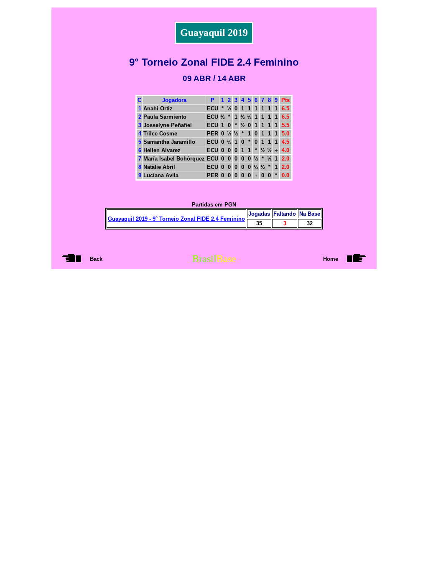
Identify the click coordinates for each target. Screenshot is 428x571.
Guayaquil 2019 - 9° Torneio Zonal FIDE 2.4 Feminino (176, 219)
